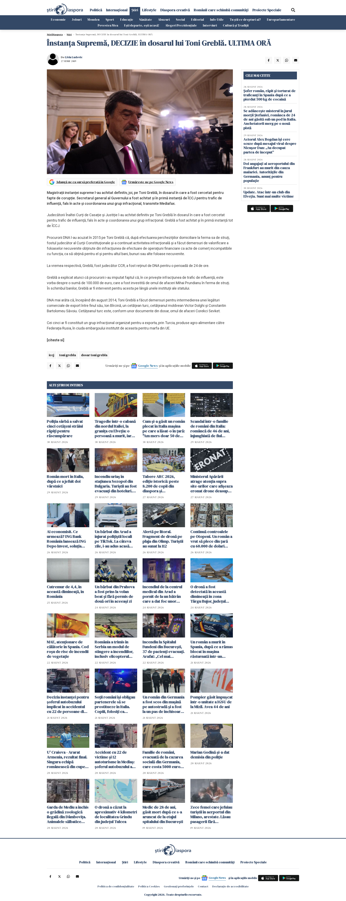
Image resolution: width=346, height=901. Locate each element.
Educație (126, 19)
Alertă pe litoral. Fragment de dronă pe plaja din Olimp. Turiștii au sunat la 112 (163, 538)
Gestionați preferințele (179, 886)
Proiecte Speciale (266, 10)
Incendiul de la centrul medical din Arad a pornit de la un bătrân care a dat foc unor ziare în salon (162, 594)
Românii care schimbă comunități (221, 10)
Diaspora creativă (175, 10)
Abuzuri (164, 19)
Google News (148, 365)
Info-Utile (217, 19)
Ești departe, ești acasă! (141, 25)
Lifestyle (149, 10)
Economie (58, 19)
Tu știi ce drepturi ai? (245, 19)
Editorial (197, 19)
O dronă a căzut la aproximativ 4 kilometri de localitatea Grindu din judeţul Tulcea (116, 814)
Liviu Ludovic (73, 57)
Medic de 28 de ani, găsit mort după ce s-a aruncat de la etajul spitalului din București (163, 814)
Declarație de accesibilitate (230, 886)
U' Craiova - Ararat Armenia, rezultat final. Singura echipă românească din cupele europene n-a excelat (67, 759)
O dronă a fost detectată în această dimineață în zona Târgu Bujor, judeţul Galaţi (208, 594)
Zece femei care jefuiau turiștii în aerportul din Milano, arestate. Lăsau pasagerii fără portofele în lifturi (211, 814)
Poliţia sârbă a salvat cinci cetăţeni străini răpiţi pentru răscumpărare (65, 428)
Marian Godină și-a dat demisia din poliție (209, 754)
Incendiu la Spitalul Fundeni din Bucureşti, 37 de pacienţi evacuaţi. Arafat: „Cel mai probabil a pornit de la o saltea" (164, 649)
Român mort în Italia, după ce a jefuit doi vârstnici (65, 481)
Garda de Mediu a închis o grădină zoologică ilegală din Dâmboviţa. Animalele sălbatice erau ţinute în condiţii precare (68, 814)
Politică (96, 10)
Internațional (117, 10)
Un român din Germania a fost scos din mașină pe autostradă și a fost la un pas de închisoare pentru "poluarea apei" (163, 704)
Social (180, 19)
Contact (203, 886)
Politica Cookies (149, 886)
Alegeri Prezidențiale (181, 25)
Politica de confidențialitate (116, 886)
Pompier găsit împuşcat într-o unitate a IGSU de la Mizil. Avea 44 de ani (211, 702)
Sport (110, 19)
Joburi (76, 19)
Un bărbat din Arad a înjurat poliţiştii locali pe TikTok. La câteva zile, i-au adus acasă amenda (113, 538)
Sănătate (145, 19)
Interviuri (210, 25)
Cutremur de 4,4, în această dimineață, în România (65, 591)
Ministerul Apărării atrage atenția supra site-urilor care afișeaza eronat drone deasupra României (211, 483)
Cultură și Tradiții (235, 25)
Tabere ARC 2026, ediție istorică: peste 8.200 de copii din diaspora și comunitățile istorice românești (161, 483)
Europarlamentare (281, 19)
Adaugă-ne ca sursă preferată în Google (85, 182)
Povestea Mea (108, 25)
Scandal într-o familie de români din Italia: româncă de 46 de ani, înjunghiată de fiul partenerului (210, 428)
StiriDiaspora (55, 34)
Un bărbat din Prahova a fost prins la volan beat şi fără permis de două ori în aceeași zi (115, 594)
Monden (94, 19)
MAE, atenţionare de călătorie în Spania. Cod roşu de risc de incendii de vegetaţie (68, 649)
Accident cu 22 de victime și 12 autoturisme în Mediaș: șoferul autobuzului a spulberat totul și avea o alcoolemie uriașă (116, 759)
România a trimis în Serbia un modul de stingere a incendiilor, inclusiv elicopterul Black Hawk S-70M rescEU (114, 649)
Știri (135, 10)
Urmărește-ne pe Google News (150, 182)
